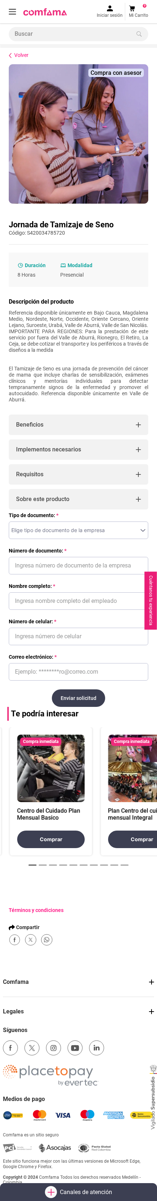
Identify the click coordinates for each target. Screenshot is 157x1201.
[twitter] (31, 940)
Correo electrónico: (31, 657)
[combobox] (78, 34)
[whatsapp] (47, 940)
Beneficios (29, 424)
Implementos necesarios (48, 449)
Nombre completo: (30, 586)
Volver (21, 55)
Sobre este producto (42, 499)
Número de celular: (31, 621)
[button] (12, 11)
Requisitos (29, 474)
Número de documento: (36, 551)
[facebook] (14, 940)
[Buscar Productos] (139, 34)
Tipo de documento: (32, 515)
